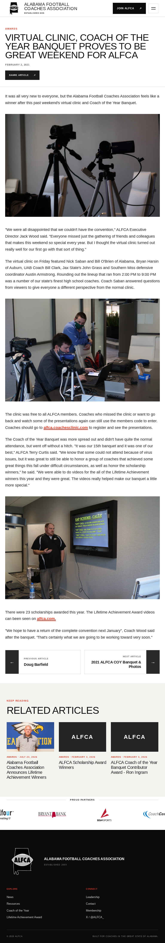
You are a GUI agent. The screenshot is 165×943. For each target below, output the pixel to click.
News (10, 897)
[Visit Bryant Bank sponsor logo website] (33, 814)
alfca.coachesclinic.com (66, 427)
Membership (93, 910)
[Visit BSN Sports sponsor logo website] (85, 814)
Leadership (92, 897)
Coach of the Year (18, 910)
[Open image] (82, 165)
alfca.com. (46, 619)
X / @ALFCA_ (95, 917)
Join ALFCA (129, 8)
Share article (22, 75)
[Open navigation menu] (153, 8)
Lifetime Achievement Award (24, 917)
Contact (91, 903)
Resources (13, 903)
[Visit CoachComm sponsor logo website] (137, 814)
